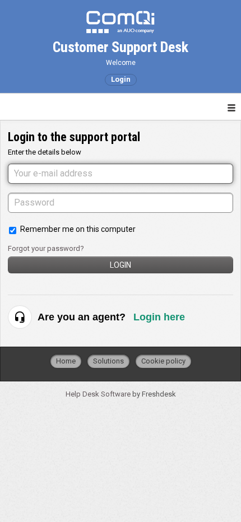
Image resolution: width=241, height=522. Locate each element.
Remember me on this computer (78, 229)
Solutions (108, 361)
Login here (159, 317)
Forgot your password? (46, 248)
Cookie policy (163, 361)
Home (66, 361)
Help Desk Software (99, 394)
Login (120, 264)
